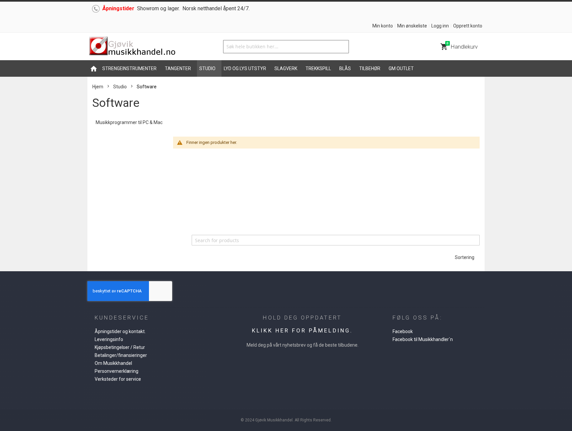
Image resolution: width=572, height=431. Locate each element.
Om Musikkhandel (113, 363)
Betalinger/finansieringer (121, 355)
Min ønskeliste (412, 25)
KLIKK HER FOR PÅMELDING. (302, 330)
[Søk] (342, 46)
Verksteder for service (118, 379)
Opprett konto (467, 25)
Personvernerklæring (116, 371)
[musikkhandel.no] (132, 46)
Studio (120, 86)
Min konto (382, 25)
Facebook (403, 331)
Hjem (97, 86)
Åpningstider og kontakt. (120, 331)
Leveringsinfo (109, 339)
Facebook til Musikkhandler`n (423, 339)
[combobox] (286, 46)
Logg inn (440, 25)
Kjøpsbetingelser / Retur (120, 347)
